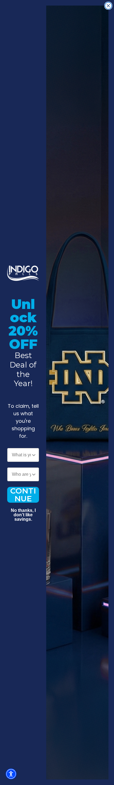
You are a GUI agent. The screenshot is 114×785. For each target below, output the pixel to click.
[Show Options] (34, 455)
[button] (11, 773)
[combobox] (21, 455)
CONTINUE (23, 495)
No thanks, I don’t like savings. (23, 511)
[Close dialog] (108, 5)
